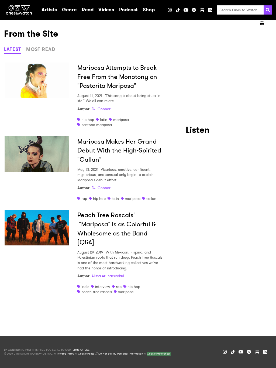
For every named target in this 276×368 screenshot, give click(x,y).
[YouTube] (186, 10)
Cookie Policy (86, 354)
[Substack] (202, 10)
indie (85, 286)
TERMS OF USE (80, 350)
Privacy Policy (65, 354)
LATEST (12, 49)
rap (84, 198)
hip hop (87, 119)
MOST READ (41, 49)
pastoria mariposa (96, 124)
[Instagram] (170, 10)
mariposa (121, 119)
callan (151, 198)
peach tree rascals (96, 291)
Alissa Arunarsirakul (108, 276)
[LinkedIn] (210, 10)
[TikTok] (178, 10)
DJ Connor (101, 109)
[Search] (268, 10)
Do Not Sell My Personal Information (120, 354)
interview (102, 286)
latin (103, 119)
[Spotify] (194, 10)
